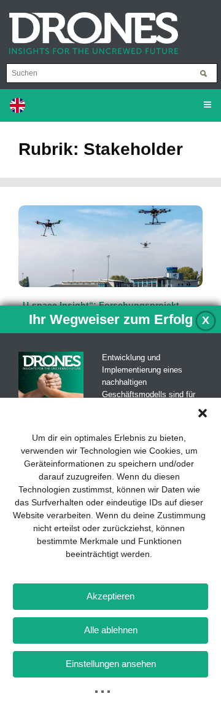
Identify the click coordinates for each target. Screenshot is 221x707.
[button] (202, 413)
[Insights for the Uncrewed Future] (89, 27)
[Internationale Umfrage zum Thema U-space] (110, 245)
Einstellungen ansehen (111, 663)
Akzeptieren (110, 596)
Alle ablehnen (111, 630)
